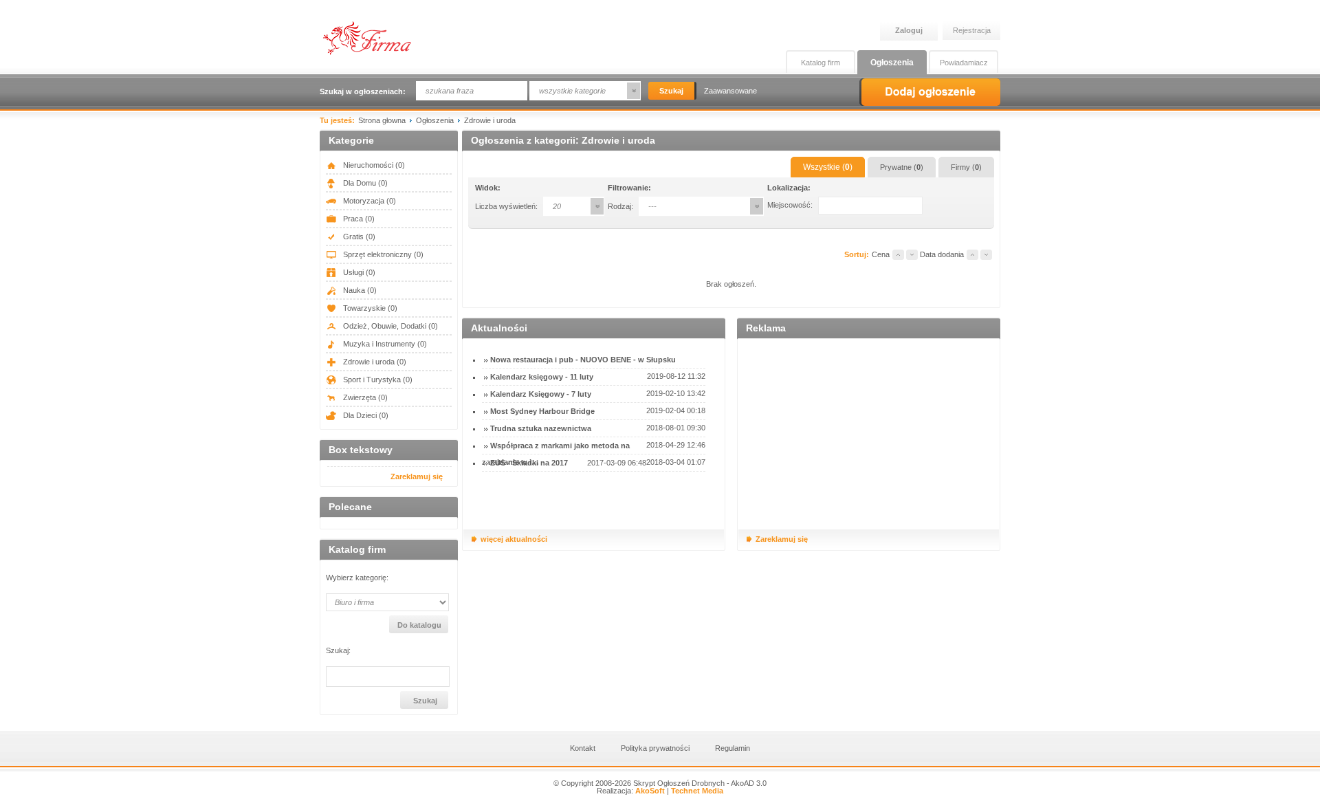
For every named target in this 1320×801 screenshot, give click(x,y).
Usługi (358, 272)
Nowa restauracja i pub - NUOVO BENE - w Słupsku (583, 359)
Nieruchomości (373, 165)
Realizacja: (631, 791)
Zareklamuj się (416, 476)
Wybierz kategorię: (357, 578)
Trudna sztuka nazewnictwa (540, 428)
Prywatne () (901, 167)
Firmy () (966, 167)
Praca (358, 219)
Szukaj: (338, 651)
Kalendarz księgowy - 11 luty (541, 377)
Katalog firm (820, 62)
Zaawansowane (730, 91)
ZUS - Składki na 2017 (529, 463)
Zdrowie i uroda (373, 362)
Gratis (358, 236)
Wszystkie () (827, 167)
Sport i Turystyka (376, 379)
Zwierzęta (364, 397)
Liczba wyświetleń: (506, 206)
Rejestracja (972, 30)
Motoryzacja (368, 201)
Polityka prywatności (655, 748)
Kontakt (582, 748)
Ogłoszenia (892, 62)
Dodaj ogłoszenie (929, 92)
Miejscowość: (790, 205)
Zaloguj (909, 30)
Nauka (359, 290)
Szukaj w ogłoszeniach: (363, 91)
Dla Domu (364, 183)
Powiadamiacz (964, 62)
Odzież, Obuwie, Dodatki (389, 326)
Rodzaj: (620, 206)
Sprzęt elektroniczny (382, 254)
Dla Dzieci (364, 415)
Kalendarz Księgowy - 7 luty (540, 394)
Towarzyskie (369, 308)
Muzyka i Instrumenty (384, 344)
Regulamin (732, 748)
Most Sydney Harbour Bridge (542, 411)
